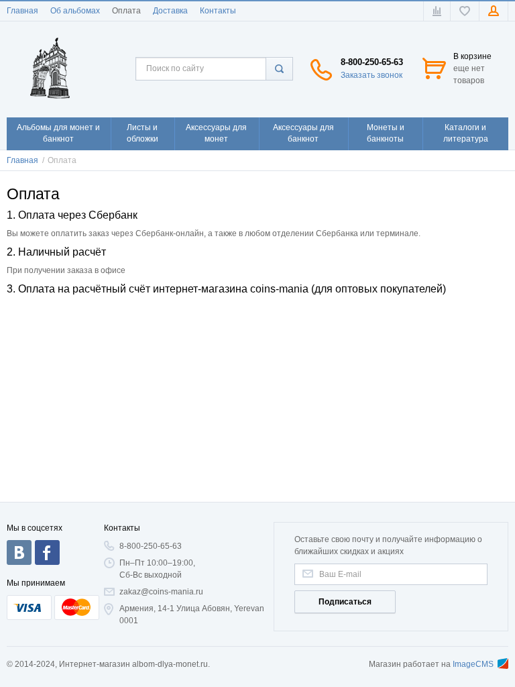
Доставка (170, 10)
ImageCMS (473, 664)
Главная (22, 10)
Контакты (218, 10)
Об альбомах (75, 10)
